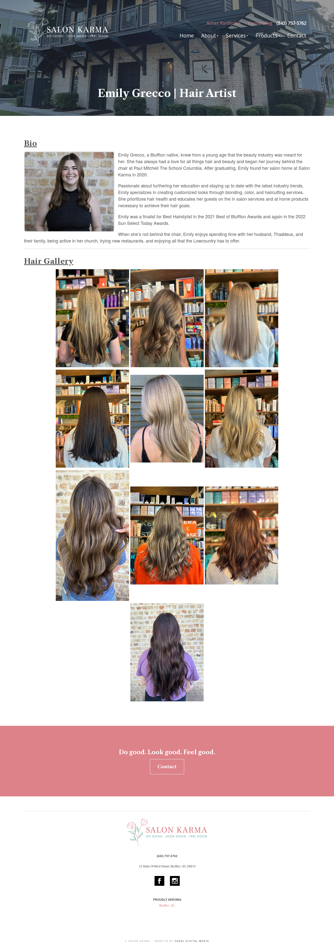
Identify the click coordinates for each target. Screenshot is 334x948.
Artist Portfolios (224, 23)
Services (236, 35)
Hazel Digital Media (192, 941)
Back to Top (325, 939)
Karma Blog (260, 23)
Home (187, 35)
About (208, 35)
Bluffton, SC (167, 905)
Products (267, 35)
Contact (296, 35)
